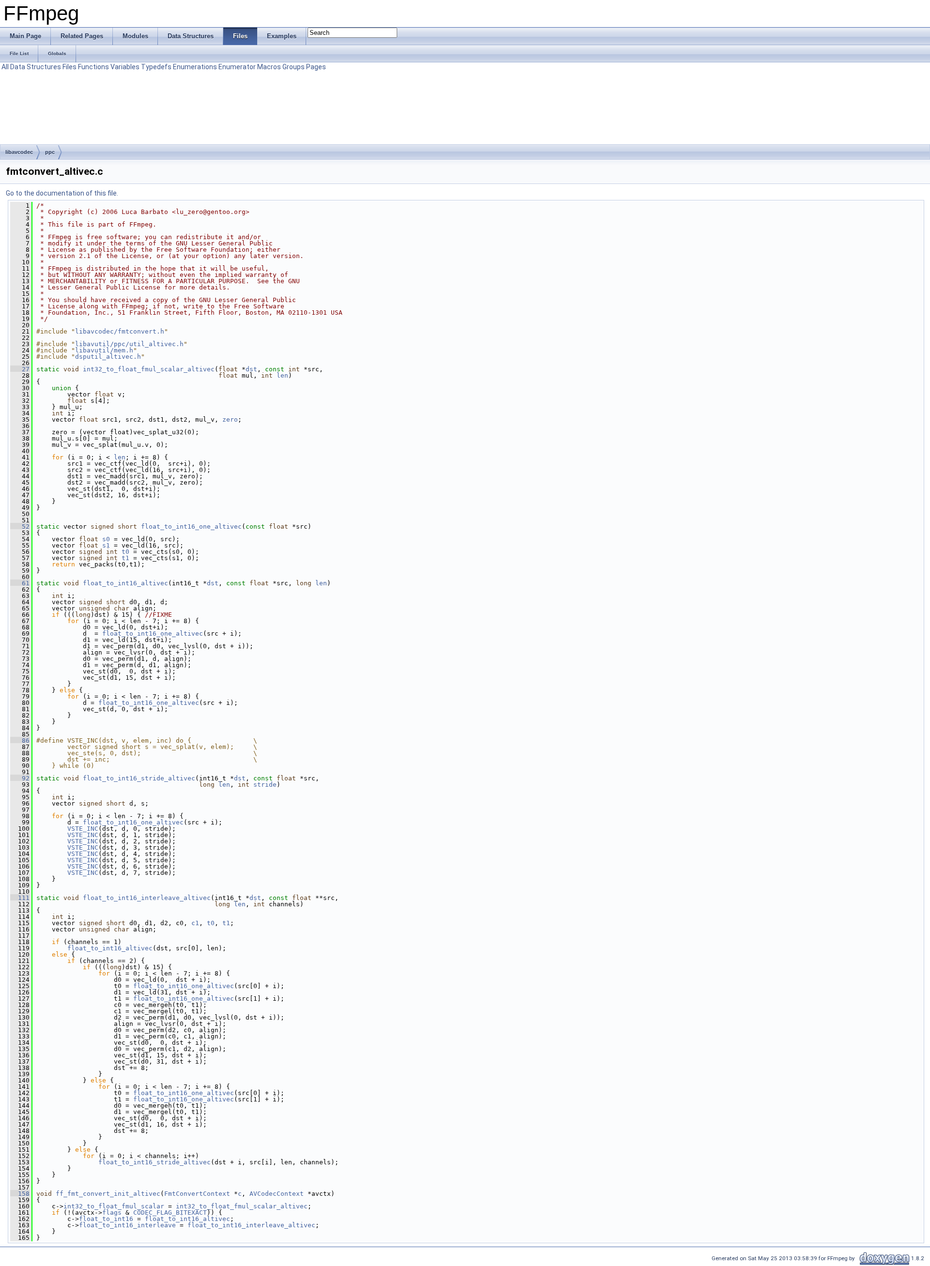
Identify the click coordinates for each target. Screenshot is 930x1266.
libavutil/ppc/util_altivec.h (129, 344)
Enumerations (195, 67)
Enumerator (237, 67)
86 (20, 740)
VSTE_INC (82, 828)
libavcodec (19, 152)
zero (230, 419)
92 (20, 778)
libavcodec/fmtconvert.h (119, 331)
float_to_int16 (106, 1218)
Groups (293, 67)
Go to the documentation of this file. (62, 193)
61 (20, 583)
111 (20, 897)
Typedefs (156, 67)
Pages (316, 67)
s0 (106, 539)
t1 (125, 558)
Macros (269, 67)
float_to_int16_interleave (127, 1225)
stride (265, 784)
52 (20, 526)
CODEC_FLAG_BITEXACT (170, 1212)
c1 (195, 923)
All (5, 67)
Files (69, 67)
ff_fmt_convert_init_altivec (108, 1193)
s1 (106, 545)
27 (20, 369)
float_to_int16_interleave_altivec (147, 897)
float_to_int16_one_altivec (191, 526)
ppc (50, 152)
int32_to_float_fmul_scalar (113, 1206)
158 (20, 1193)
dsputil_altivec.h (108, 356)
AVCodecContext (276, 1193)
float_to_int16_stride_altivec (139, 778)
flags (112, 1212)
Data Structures (35, 67)
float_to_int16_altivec (125, 583)
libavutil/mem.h (104, 350)
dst (251, 369)
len (282, 375)
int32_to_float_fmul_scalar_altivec (149, 369)
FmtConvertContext (197, 1193)
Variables (125, 67)
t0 (125, 551)
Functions (93, 67)
